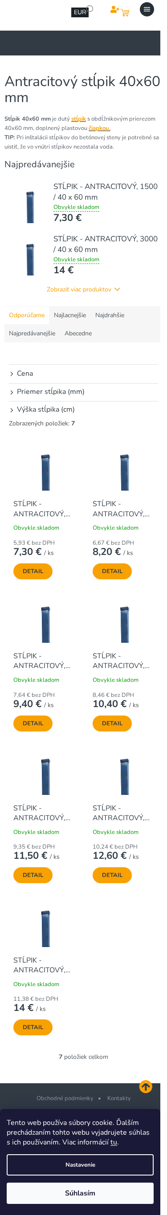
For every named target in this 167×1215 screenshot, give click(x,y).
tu (113, 1142)
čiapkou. (99, 128)
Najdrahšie (109, 315)
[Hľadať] (89, 9)
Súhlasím (80, 1193)
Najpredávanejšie (32, 333)
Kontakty (119, 1098)
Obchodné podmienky (65, 1098)
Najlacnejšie (70, 315)
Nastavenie (80, 1165)
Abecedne (78, 333)
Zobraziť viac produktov (79, 289)
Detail (33, 571)
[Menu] (147, 9)
